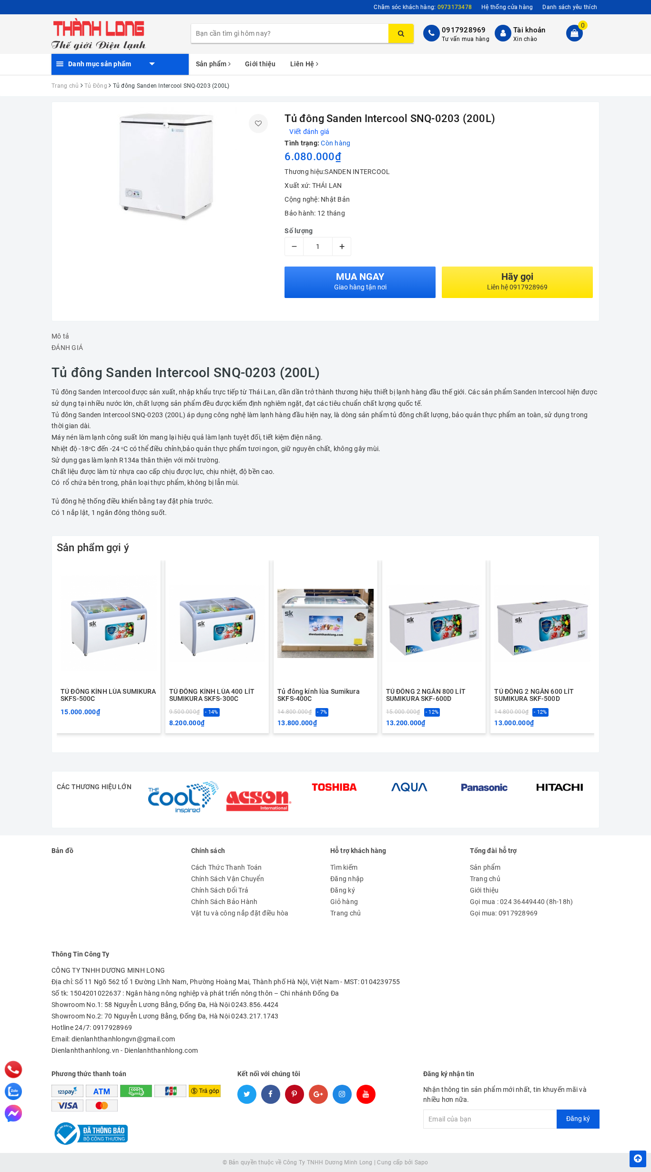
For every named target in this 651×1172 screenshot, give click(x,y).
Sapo (421, 1162)
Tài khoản (529, 30)
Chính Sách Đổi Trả (220, 890)
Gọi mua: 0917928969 (504, 913)
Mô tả (60, 336)
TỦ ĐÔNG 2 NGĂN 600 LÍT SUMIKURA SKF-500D (534, 695)
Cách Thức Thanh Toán (226, 867)
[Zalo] (13, 1091)
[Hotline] (13, 1069)
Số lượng (299, 231)
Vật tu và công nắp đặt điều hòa (240, 913)
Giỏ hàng (344, 901)
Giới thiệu (260, 64)
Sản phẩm (212, 64)
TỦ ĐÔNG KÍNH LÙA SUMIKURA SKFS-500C (108, 695)
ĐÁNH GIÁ (67, 347)
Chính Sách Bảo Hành (224, 901)
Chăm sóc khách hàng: (423, 7)
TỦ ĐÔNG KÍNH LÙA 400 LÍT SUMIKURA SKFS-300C (211, 695)
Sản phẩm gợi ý (93, 548)
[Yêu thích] (258, 123)
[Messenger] (13, 1113)
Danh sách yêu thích (569, 7)
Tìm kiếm (343, 867)
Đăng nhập (347, 879)
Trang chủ (345, 913)
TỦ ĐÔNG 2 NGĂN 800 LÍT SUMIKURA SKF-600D (426, 695)
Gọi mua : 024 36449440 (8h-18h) (521, 901)
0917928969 (464, 30)
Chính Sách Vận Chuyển (227, 879)
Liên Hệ (303, 64)
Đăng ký (342, 890)
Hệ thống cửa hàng (507, 7)
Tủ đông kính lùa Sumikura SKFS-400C (318, 695)
